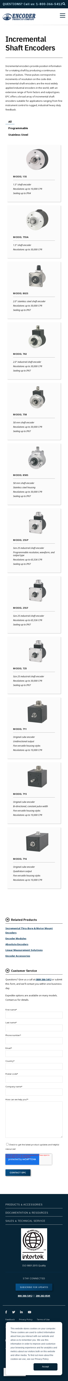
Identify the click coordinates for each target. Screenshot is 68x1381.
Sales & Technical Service (25, 1221)
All (10, 121)
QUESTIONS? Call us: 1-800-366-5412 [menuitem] (31, 4)
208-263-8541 (43, 1295)
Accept (45, 1366)
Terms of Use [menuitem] (43, 1319)
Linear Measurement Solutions (24, 950)
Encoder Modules (15, 938)
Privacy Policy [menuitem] (25, 1319)
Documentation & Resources (26, 1212)
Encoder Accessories (17, 955)
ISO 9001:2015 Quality (34, 1265)
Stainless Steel (18, 134)
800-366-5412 (25, 1295)
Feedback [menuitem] (10, 1319)
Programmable (18, 128)
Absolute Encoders (16, 944)
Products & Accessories (24, 1204)
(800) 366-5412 (43, 979)
